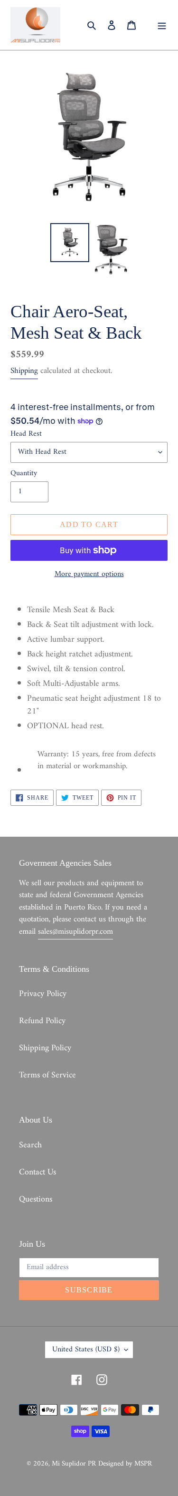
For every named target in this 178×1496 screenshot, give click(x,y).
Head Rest (26, 434)
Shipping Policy (45, 1048)
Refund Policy (42, 1021)
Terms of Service (47, 1075)
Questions (35, 1199)
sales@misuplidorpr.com (75, 932)
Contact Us (37, 1172)
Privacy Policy (42, 994)
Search (30, 1145)
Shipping (24, 371)
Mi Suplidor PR (74, 1463)
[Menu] (162, 25)
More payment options (89, 574)
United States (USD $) (86, 1349)
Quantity (23, 473)
